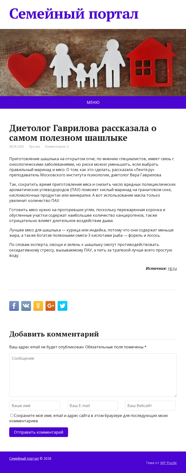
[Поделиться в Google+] (50, 306)
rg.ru (172, 268)
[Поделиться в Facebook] (14, 306)
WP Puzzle (168, 462)
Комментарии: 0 (57, 146)
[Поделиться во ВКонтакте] (26, 306)
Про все (34, 146)
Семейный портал (73, 13)
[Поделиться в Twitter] (62, 306)
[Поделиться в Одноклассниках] (38, 306)
